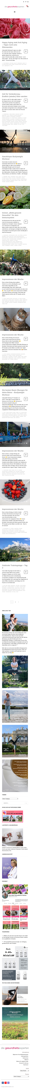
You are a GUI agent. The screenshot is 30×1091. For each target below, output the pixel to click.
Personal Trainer (14, 121)
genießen (16, 528)
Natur (3, 302)
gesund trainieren (6, 119)
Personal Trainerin (10, 180)
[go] (26, 803)
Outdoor (4, 180)
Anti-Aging (11, 63)
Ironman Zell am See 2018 (11, 472)
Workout (12, 181)
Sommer (18, 532)
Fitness (10, 355)
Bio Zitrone (20, 235)
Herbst (19, 356)
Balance (21, 114)
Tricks (12, 124)
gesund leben (5, 356)
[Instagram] (28, 2)
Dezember (4, 236)
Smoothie (25, 244)
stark (19, 180)
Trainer (3, 591)
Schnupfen (20, 244)
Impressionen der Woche (12, 279)
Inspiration (12, 301)
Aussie (4, 298)
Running (17, 416)
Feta (16, 470)
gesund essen (18, 355)
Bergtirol (13, 585)
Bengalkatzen (9, 298)
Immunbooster (19, 241)
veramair (4, 33)
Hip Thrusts (14, 413)
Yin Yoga (19, 124)
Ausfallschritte (9, 412)
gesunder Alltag (11, 471)
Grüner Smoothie (5, 240)
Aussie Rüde (5, 470)
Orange (12, 244)
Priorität (20, 121)
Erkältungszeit (5, 237)
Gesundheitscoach (19, 119)
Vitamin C (12, 245)
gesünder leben (5, 531)
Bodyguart (15, 298)
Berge (9, 585)
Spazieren (15, 302)
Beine (20, 176)
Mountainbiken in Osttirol (15, 589)
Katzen (16, 301)
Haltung (3, 179)
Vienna (3, 303)
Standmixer (7, 245)
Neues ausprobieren (6, 121)
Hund (3, 301)
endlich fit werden (6, 116)
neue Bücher (4, 359)
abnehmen (5, 176)
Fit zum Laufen (24, 412)
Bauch (17, 176)
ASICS (4, 412)
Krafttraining (18, 120)
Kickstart (4, 120)
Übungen (15, 124)
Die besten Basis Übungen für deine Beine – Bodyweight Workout (15, 392)
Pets (9, 359)
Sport (3, 475)
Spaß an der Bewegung (17, 590)
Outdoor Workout (5, 416)
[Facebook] (24, 2)
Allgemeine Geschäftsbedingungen (20, 1054)
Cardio (17, 412)
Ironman (3, 472)
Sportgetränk (24, 532)
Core (23, 176)
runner (13, 416)
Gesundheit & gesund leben (7, 206)
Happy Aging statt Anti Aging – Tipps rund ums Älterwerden (14, 44)
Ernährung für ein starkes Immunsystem (17, 237)
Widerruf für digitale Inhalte (22, 1061)
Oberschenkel (24, 179)
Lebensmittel (7, 65)
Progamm (25, 121)
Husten (13, 241)
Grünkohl (12, 240)
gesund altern (18, 64)
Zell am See (11, 475)
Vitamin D (16, 245)
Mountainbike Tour (6, 589)
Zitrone (19, 245)
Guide (24, 119)
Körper (7, 179)
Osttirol (23, 589)
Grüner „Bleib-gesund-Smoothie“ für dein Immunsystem (12, 215)
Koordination (9, 120)
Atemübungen (6, 114)
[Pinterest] (26, 2)
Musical (24, 301)
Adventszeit (5, 235)
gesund (12, 64)
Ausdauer (17, 114)
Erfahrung (18, 116)
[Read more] (26, 53)
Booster (25, 235)
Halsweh (16, 240)
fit (25, 63)
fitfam (20, 298)
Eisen (8, 236)
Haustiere (15, 356)
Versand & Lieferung (23, 1063)
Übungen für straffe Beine (7, 417)
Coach (8, 115)
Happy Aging (23, 64)
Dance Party (4, 586)
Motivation (20, 301)
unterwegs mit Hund (22, 302)
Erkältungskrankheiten (19, 236)
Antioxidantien (12, 235)
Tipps (11, 65)
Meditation (23, 120)
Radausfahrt (4, 590)
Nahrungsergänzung (6, 244)
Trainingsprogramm (6, 124)
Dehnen (11, 115)
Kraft (13, 120)
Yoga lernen (4, 125)
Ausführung (12, 176)
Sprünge (21, 416)
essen (23, 63)
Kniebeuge (21, 413)
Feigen (13, 470)
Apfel (16, 235)
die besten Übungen (17, 115)
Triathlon (7, 475)
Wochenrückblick (12, 533)
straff (22, 180)
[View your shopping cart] (28, 7)
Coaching (17, 585)
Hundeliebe (7, 301)
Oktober (6, 302)
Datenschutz (25, 1058)
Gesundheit (12, 119)
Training (3, 181)
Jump (18, 413)
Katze (17, 472)
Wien (6, 303)
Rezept (15, 206)
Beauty (15, 63)
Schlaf (16, 244)
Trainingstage (8, 591)
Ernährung (19, 63)
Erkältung (11, 236)
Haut (3, 65)
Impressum (25, 1064)
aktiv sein (5, 585)
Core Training (23, 585)
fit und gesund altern (6, 64)
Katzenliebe (21, 472)
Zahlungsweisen (24, 1056)
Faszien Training (11, 586)
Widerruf (26, 1059)
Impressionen (20, 271)
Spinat (3, 245)
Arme (9, 176)
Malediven (14, 179)
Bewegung (4, 115)
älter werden (6, 63)
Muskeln (18, 179)
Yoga (23, 124)
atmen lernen (12, 114)
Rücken (16, 180)
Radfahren (10, 590)
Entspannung (13, 116)
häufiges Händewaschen (7, 241)
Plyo (11, 416)
